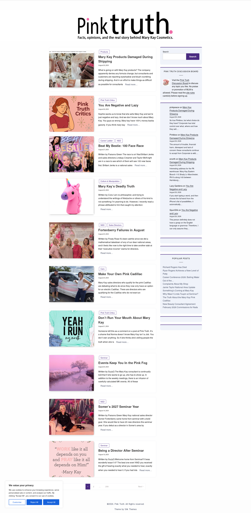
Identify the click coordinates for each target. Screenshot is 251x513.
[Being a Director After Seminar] (71, 459)
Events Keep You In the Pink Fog (122, 362)
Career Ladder (107, 140)
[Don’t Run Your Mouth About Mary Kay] (71, 328)
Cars (102, 268)
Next (140, 486)
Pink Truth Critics (108, 100)
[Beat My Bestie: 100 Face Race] (71, 154)
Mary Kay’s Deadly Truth (116, 186)
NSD (119, 140)
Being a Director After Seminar (121, 450)
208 (107, 486)
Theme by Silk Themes (125, 509)
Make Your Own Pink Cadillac (120, 274)
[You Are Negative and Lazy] (71, 114)
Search (166, 51)
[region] (34, 494)
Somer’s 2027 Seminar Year (118, 406)
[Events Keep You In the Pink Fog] (71, 373)
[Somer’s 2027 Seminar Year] (71, 417)
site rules (190, 92)
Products (104, 51)
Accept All (51, 502)
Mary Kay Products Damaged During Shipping (182, 110)
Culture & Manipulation (110, 181)
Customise (17, 502)
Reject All (34, 502)
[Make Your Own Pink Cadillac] (71, 284)
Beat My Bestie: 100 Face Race (121, 145)
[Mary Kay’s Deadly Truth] (71, 196)
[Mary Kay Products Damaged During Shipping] (71, 69)
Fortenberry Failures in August (121, 230)
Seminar (104, 357)
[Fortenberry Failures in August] (71, 240)
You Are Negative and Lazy (118, 105)
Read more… (131, 84)
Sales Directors (115, 225)
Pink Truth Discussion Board (180, 82)
